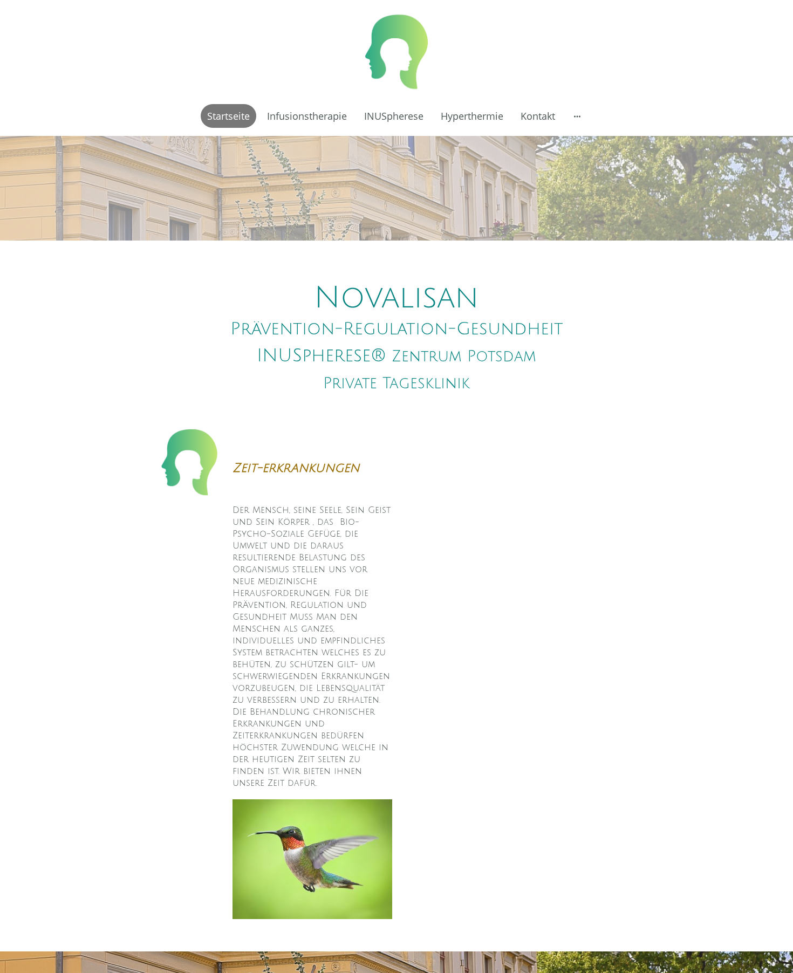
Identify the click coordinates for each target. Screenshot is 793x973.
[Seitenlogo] (396, 51)
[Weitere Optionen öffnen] (577, 116)
